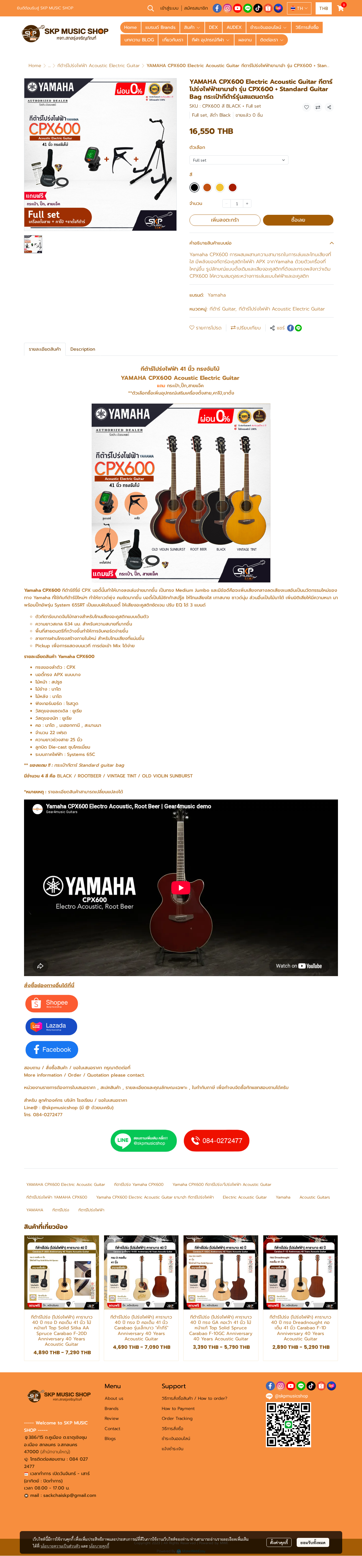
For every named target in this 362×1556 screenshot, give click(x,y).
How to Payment (178, 1408)
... (49, 65)
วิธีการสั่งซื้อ (172, 1429)
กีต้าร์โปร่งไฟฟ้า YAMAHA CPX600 (56, 1197)
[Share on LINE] (298, 328)
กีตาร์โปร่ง (60, 1210)
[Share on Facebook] (290, 328)
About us (114, 1398)
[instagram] (227, 8)
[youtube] (237, 8)
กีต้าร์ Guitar (223, 308)
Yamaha (217, 295)
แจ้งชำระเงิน (172, 1449)
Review (112, 1418)
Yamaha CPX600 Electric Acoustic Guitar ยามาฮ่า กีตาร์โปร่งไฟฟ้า (155, 1197)
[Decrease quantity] (226, 203)
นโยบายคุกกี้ (99, 1545)
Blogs (110, 1438)
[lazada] (278, 8)
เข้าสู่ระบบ (169, 8)
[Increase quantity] (247, 203)
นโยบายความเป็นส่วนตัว (60, 1545)
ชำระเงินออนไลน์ (176, 1438)
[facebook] (217, 8)
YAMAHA (34, 1210)
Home (35, 65)
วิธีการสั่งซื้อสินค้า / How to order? (194, 1398)
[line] (247, 8)
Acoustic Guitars (314, 1197)
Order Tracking (177, 1418)
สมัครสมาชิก (196, 8)
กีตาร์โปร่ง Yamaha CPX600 (138, 1185)
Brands (111, 1408)
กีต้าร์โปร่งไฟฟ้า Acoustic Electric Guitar (98, 65)
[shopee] (268, 8)
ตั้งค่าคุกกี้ (279, 1542)
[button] (151, 8)
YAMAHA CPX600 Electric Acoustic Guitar (65, 1185)
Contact (112, 1429)
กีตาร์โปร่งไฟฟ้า (91, 1210)
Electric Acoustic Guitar (245, 1197)
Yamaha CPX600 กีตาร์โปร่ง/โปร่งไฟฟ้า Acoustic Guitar (222, 1185)
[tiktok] (257, 8)
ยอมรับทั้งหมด (313, 1542)
